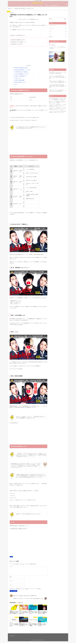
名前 (11, 576)
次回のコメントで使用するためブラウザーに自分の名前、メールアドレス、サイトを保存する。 (26, 588)
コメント (11, 566)
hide (30, 65)
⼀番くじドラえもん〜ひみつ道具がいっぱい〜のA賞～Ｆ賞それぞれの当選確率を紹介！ (57, 82)
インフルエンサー (25, 5)
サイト (11, 584)
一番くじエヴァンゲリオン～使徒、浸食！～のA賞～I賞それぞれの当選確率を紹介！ (57, 91)
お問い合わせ (47, 5)
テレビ (36, 5)
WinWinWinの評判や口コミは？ (19, 82)
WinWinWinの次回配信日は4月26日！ (20, 67)
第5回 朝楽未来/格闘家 (19, 80)
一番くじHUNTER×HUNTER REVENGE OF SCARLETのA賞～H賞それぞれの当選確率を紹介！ (57, 86)
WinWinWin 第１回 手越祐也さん (21, 71)
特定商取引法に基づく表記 (54, 5)
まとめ (15, 84)
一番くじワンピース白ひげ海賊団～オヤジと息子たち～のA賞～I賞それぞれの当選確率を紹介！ (57, 77)
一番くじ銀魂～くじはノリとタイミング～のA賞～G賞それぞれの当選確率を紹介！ (57, 73)
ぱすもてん (38, 3)
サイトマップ (41, 5)
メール (11, 580)
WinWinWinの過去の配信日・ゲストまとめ (21, 69)
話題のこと (31, 5)
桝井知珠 (61, 99)
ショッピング (19, 5)
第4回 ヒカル (17, 78)
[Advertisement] (28, 56)
